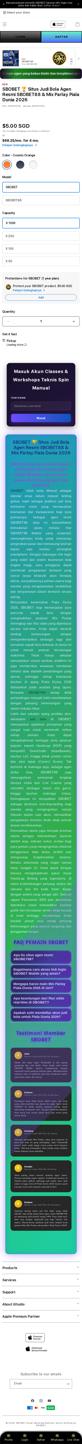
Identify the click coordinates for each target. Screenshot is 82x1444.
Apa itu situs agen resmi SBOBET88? (33, 957)
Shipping (21, 131)
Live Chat (73, 1439)
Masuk (41, 418)
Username (18, 397)
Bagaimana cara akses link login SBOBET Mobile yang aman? (39, 971)
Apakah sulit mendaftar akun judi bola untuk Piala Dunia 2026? (40, 1015)
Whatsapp (57, 1439)
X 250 (10, 236)
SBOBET (12, 187)
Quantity (8, 311)
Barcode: (27, 106)
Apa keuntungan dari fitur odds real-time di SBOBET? (38, 1000)
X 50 (9, 261)
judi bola (38, 719)
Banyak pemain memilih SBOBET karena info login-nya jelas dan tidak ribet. (39, 4)
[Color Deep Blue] (20, 165)
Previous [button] (4, 4)
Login (24, 1439)
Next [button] (78, 4)
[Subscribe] (68, 1384)
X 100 (9, 248)
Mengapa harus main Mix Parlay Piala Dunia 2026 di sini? (39, 986)
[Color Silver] (33, 165)
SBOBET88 (14, 200)
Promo (9, 1439)
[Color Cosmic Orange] (6, 164)
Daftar (41, 1439)
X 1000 (10, 223)
